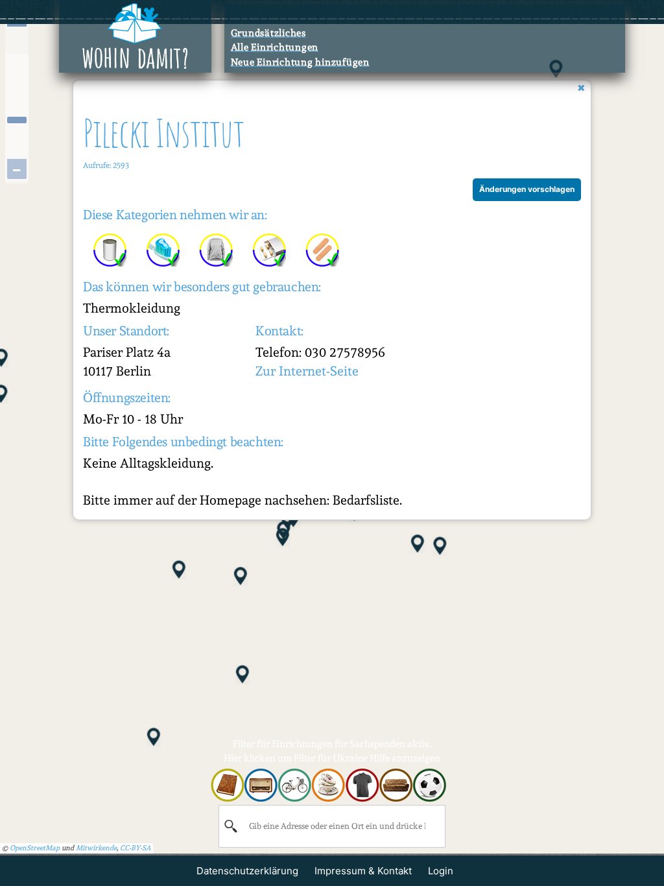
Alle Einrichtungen (275, 47)
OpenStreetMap (35, 848)
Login (440, 871)
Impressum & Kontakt (363, 871)
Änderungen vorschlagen (527, 189)
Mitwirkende (96, 848)
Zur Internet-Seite (307, 371)
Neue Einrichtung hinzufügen (300, 62)
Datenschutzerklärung (247, 871)
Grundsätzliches (268, 33)
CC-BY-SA (135, 848)
